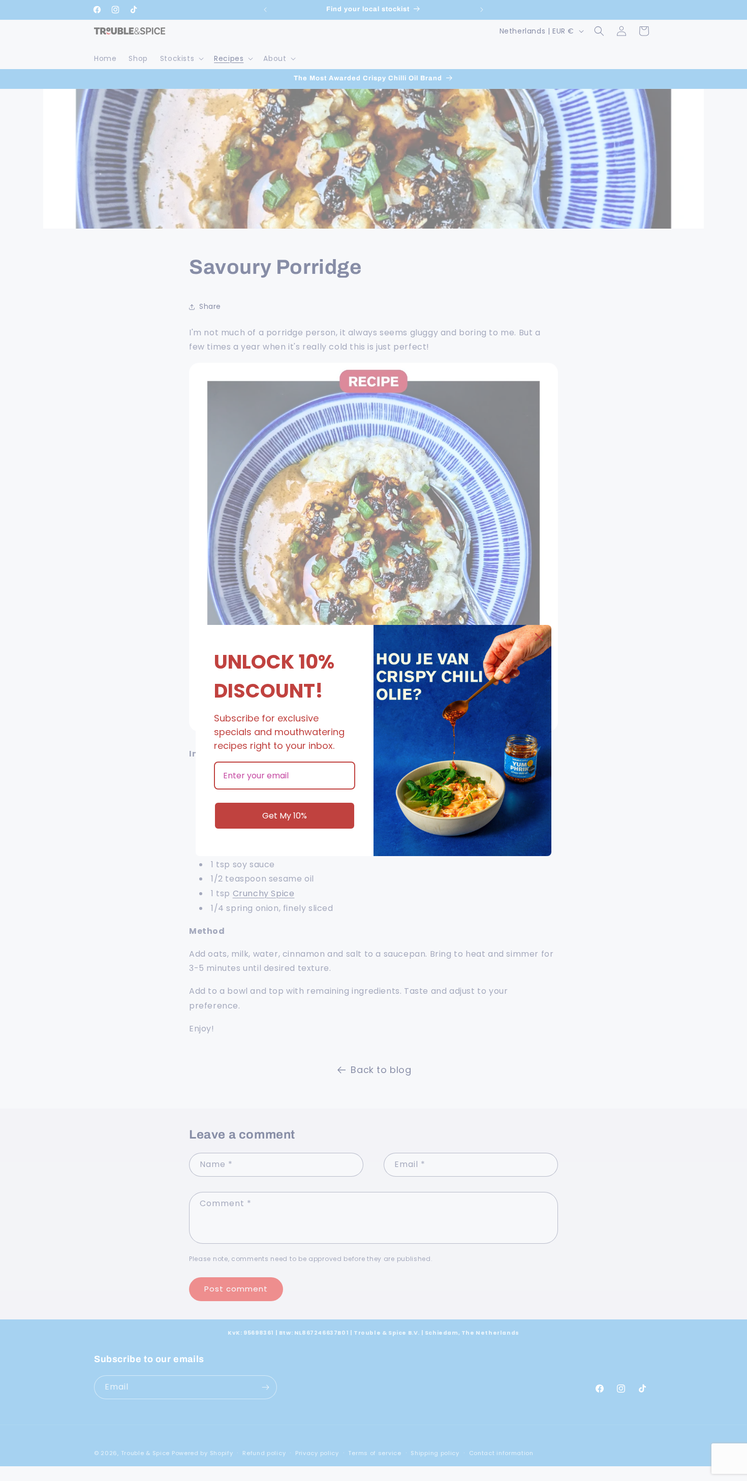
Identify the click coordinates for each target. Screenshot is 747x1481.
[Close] (539, 637)
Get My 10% (284, 816)
